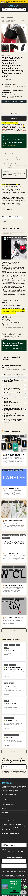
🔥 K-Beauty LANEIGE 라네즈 (11, 488)
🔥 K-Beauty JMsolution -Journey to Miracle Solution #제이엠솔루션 (13, 454)
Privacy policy (13, 871)
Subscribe (14, 866)
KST (20, 790)
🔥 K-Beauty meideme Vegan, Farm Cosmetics (13, 521)
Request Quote (15, 891)
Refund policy (6, 871)
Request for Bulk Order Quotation (14, 101)
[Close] (19, 879)
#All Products (10, 17)
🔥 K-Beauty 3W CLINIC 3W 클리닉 (12, 585)
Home (2, 17)
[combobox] (14, 9)
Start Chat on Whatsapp (9, 145)
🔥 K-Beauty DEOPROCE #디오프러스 (13, 553)
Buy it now (14, 118)
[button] (2, 5)
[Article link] (14, 450)
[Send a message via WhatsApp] (25, 887)
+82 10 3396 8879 (6, 829)
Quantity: (3, 105)
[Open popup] (17, 84)
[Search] (25, 9)
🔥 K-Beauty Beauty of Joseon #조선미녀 (13, 618)
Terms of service (21, 871)
